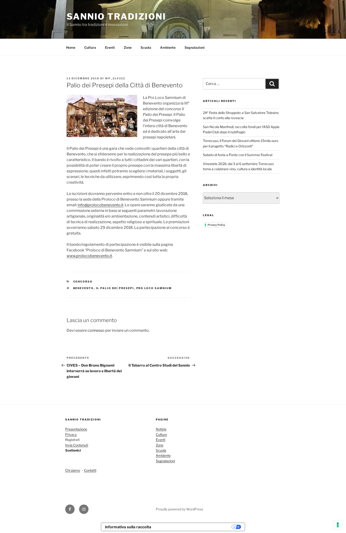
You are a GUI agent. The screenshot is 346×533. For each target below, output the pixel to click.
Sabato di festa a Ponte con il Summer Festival (237, 155)
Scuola (146, 47)
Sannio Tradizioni (116, 16)
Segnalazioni (195, 47)
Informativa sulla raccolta (128, 527)
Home (70, 47)
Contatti (90, 470)
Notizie (161, 429)
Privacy (71, 434)
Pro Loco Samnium (154, 288)
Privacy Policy (216, 224)
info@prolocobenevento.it (100, 205)
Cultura (90, 47)
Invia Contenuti (76, 445)
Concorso (83, 281)
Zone (128, 47)
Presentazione (76, 429)
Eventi (110, 47)
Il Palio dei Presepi (115, 288)
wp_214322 (115, 78)
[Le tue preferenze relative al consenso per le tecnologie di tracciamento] (337, 524)
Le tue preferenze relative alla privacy (194, 527)
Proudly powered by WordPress (179, 509)
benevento (83, 288)
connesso (96, 330)
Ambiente (168, 47)
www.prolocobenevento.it (89, 256)
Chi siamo (72, 470)
